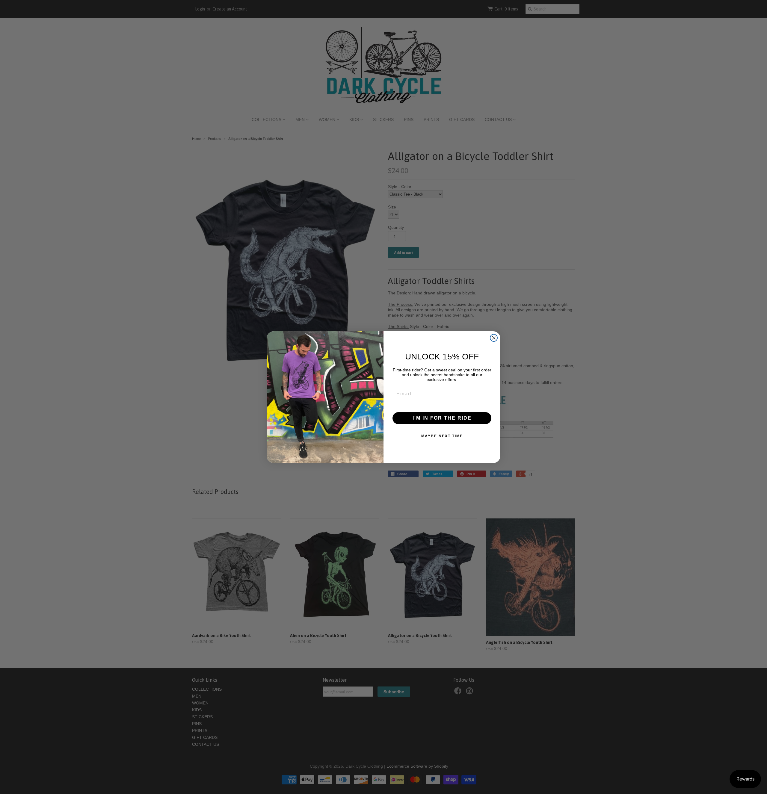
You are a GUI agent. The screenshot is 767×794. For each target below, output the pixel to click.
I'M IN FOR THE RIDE (442, 418)
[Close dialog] (493, 337)
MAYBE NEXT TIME (442, 436)
